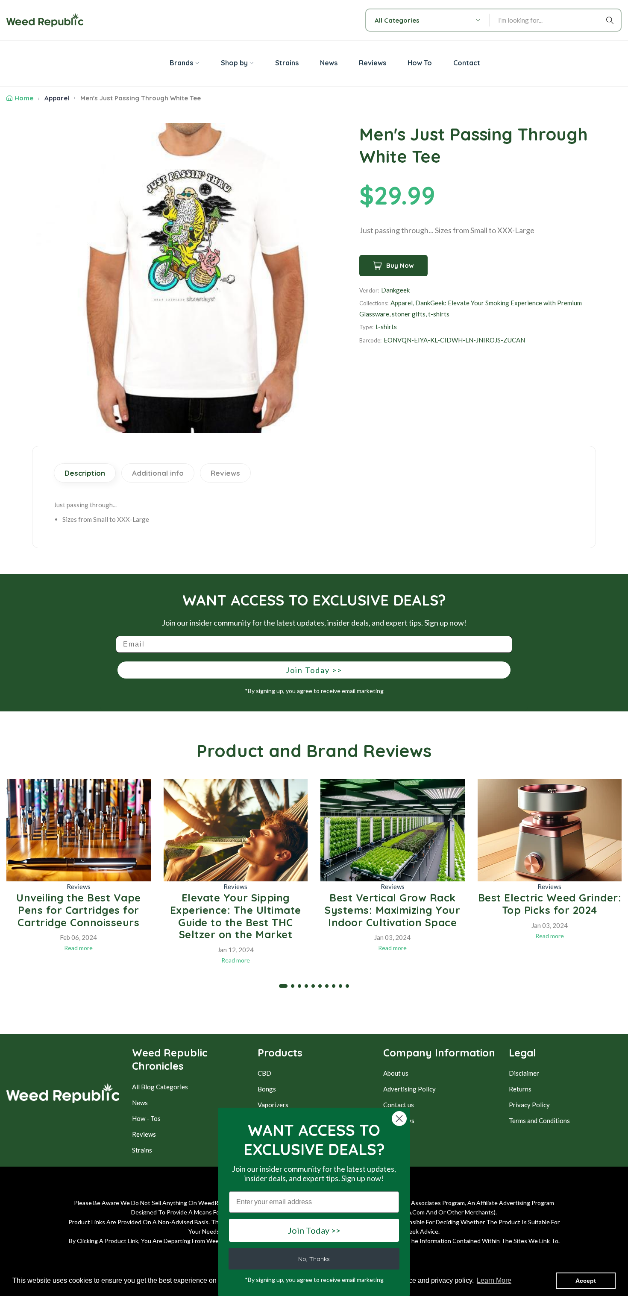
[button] (283, 986)
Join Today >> (314, 670)
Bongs (267, 1089)
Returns (520, 1089)
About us (395, 1073)
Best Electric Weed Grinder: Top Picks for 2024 (550, 903)
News (140, 1102)
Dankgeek (395, 290)
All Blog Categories (160, 1087)
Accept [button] (585, 1280)
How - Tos (146, 1118)
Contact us (398, 1105)
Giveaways (398, 1120)
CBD (264, 1073)
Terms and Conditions (539, 1120)
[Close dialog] (399, 1118)
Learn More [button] (494, 1280)
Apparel (56, 98)
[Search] (611, 20)
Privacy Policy (529, 1105)
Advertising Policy (409, 1089)
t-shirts (438, 314)
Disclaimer (524, 1073)
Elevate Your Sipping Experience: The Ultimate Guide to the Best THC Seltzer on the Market (235, 916)
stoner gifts (409, 314)
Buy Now (400, 265)
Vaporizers (273, 1105)
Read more (78, 947)
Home (24, 98)
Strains (142, 1150)
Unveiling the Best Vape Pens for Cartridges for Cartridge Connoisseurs (78, 910)
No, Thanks (314, 1259)
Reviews (79, 886)
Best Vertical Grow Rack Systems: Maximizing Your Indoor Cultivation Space (392, 910)
